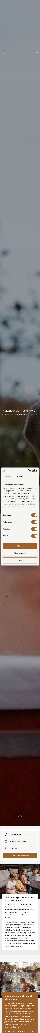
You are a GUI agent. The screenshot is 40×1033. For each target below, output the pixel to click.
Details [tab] (20, 477)
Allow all (20, 546)
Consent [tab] (7, 477)
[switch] (34, 522)
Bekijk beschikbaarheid (20, 855)
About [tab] (32, 477)
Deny (20, 560)
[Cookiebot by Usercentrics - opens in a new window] (28, 470)
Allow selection (20, 553)
